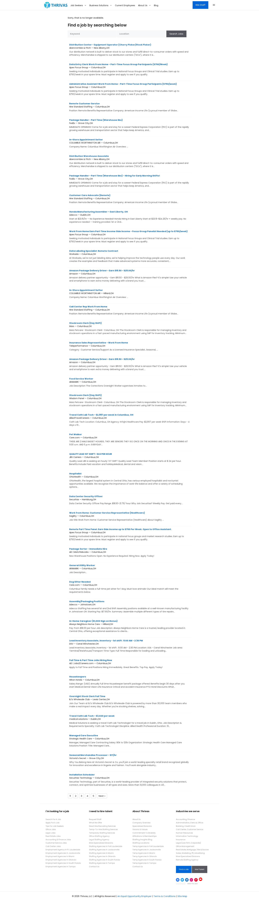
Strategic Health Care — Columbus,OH (125, 740)
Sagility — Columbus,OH (116, 516)
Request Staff (95, 819)
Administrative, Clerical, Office (189, 822)
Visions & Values (140, 829)
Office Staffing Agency (99, 836)
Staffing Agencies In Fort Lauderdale (105, 846)
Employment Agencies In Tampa (61, 866)
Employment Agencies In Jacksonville (63, 853)
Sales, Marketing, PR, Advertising (190, 853)
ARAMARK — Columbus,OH (108, 382)
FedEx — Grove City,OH (129, 125)
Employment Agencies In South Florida (63, 863)
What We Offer (95, 822)
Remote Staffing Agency (187, 860)
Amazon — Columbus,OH (128, 275)
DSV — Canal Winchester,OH (126, 645)
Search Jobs (176, 33)
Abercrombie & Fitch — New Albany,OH (128, 49)
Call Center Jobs (53, 846)
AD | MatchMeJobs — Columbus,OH (111, 552)
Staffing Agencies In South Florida (104, 860)
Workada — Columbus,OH (127, 256)
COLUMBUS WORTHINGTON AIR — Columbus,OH (98, 143)
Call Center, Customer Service (189, 829)
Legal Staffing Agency (99, 839)
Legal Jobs (50, 833)
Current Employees (125, 5)
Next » (102, 795)
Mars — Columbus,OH (127, 328)
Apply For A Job (52, 822)
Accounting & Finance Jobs (58, 839)
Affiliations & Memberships (144, 836)
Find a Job (184, 869)
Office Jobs (51, 829)
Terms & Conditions (164, 896)
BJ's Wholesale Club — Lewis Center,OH (128, 701)
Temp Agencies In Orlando (144, 856)
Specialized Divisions (142, 826)
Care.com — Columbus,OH (128, 439)
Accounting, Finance (185, 819)
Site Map (182, 896)
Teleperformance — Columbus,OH (113, 346)
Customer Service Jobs (56, 843)
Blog (156, 5)
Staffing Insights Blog (142, 839)
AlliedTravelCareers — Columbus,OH (129, 419)
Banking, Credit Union (186, 826)
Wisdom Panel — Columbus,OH (127, 400)
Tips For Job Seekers (55, 826)
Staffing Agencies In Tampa (102, 863)
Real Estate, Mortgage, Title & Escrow (192, 849)
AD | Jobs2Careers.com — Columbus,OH (115, 664)
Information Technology (187, 836)
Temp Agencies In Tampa (144, 863)
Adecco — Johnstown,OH (128, 606)
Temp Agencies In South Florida (146, 860)
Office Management (185, 846)
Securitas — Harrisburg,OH (126, 500)
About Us (142, 5)
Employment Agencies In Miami (60, 856)
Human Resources (184, 833)
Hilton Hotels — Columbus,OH (127, 681)
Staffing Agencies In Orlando (102, 856)
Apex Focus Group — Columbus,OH (124, 69)
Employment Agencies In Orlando (61, 860)
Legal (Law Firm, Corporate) (188, 843)
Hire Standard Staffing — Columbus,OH (123, 107)
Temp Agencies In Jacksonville (146, 849)
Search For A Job (53, 819)
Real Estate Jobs (53, 836)
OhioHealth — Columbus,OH (126, 480)
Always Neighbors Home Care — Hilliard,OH (127, 626)
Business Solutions (98, 5)
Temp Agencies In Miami (143, 853)
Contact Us (94, 866)
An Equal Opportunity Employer (134, 896)
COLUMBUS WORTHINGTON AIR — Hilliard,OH (98, 294)
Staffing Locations (140, 843)
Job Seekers (76, 5)
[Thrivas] (55, 5)
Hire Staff (200, 4)
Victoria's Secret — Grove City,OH (129, 760)
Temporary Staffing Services (102, 833)
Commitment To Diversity (144, 833)
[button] (213, 5)
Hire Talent (199, 869)
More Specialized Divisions (101, 843)
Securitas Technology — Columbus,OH (128, 779)
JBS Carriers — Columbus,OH (125, 459)
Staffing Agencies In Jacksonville (104, 849)
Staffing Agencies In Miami (101, 853)
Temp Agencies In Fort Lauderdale (148, 846)
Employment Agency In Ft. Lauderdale (63, 849)
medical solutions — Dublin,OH (125, 721)
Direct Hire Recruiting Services (102, 826)
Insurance (180, 839)
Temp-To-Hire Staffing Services (103, 829)
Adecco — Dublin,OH (127, 216)
